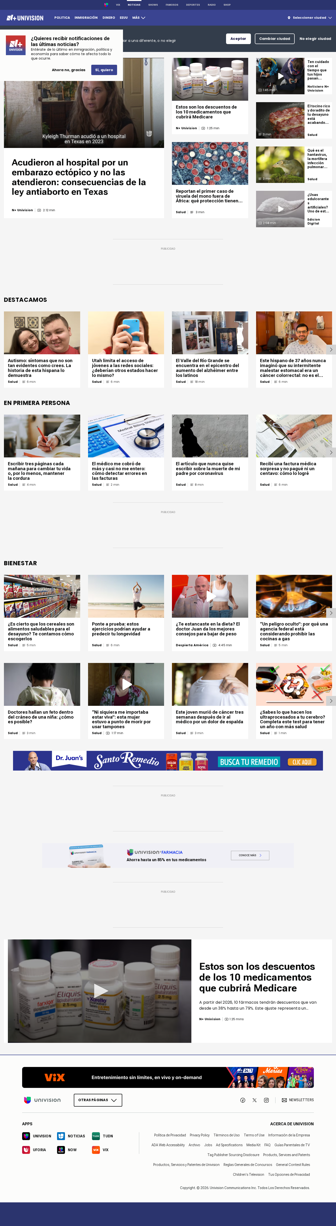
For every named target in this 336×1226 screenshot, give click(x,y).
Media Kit (253, 1145)
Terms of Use (254, 1135)
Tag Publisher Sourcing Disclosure (233, 1155)
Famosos (172, 4)
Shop (227, 4)
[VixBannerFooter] (168, 1077)
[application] (84, 103)
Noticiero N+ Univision (318, 88)
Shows (153, 4)
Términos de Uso (227, 1135)
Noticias (134, 4)
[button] (99, 991)
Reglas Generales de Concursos (248, 1165)
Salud (181, 212)
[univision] (24, 18)
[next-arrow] (331, 350)
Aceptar (238, 38)
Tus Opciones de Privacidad (289, 1175)
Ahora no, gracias (68, 69)
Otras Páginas (93, 1099)
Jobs (208, 1145)
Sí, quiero (104, 69)
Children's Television (248, 1175)
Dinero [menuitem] (109, 18)
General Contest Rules (293, 1165)
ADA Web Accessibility (168, 1145)
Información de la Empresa (289, 1135)
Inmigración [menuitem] (86, 18)
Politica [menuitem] (62, 18)
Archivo (194, 1145)
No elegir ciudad (315, 38)
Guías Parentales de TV (292, 1145)
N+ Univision (22, 210)
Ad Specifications (229, 1145)
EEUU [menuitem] (124, 18)
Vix (118, 4)
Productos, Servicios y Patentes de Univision (186, 1165)
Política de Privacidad (170, 1135)
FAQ (267, 1145)
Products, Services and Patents (286, 1155)
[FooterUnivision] (42, 1100)
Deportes (193, 4)
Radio (212, 4)
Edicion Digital (313, 221)
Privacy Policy (200, 1135)
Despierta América (192, 645)
